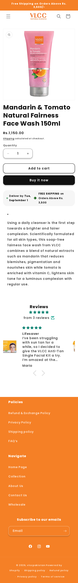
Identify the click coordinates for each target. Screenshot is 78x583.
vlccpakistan (36, 565)
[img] (39, 312)
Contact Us (17, 495)
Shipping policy (21, 432)
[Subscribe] (64, 531)
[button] (8, 16)
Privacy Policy (19, 422)
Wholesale (16, 504)
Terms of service (53, 576)
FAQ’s (13, 441)
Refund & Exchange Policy (29, 413)
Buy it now (39, 180)
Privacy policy (27, 576)
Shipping (8, 138)
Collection (17, 476)
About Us (15, 486)
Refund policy (59, 570)
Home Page (17, 467)
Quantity (10, 145)
